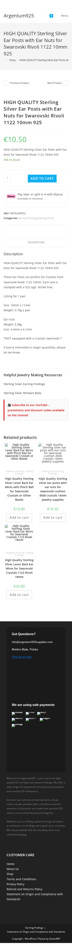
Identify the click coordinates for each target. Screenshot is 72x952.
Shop (10, 874)
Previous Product (19, 83)
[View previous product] (6, 83)
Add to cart (42, 178)
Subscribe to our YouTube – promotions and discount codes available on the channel (36, 410)
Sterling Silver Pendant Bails (22, 393)
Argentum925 (19, 15)
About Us (13, 869)
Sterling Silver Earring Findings (24, 384)
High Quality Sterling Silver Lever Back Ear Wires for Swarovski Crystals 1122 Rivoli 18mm (19, 568)
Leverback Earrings (14, 471)
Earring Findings (27, 218)
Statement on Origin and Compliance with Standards (36, 931)
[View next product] (65, 83)
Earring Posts (46, 218)
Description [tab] (36, 242)
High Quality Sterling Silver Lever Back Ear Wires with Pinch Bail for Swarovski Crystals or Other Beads (19, 489)
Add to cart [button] (19, 517)
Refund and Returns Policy (24, 889)
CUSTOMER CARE (20, 855)
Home (10, 864)
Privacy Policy (15, 884)
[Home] (5, 60)
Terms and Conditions (21, 879)
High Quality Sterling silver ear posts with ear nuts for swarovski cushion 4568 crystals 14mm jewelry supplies (53, 489)
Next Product (54, 83)
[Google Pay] (17, 725)
